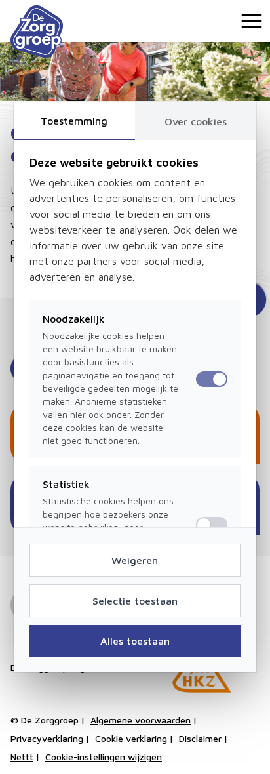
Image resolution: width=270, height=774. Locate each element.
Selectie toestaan (135, 601)
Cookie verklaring (131, 738)
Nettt (21, 756)
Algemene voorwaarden (140, 719)
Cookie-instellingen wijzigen (103, 756)
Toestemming (74, 121)
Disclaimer (200, 738)
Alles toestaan (135, 641)
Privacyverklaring (46, 738)
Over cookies (195, 121)
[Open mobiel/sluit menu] (249, 21)
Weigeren (134, 560)
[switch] (211, 525)
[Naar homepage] (36, 31)
